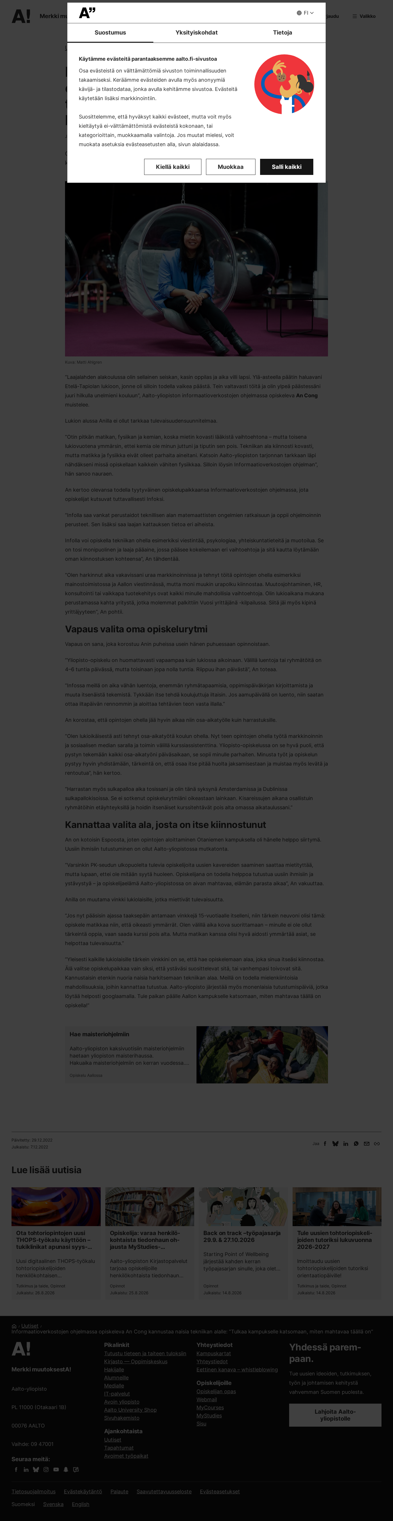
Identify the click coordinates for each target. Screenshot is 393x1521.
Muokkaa (231, 166)
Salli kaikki (287, 166)
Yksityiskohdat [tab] (196, 32)
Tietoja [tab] (282, 32)
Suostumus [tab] (110, 32)
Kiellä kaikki (173, 166)
